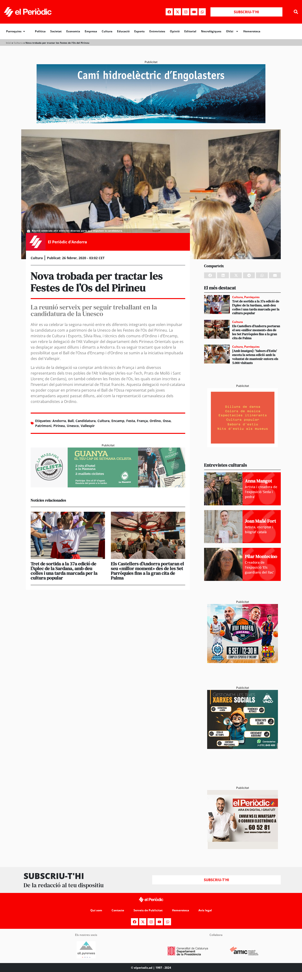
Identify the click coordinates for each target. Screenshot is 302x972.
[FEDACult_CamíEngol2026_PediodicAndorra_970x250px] (151, 121)
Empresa (91, 31)
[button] (296, 12)
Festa (130, 420)
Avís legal (205, 910)
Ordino (155, 420)
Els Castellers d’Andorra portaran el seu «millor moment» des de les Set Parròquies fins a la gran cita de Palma (147, 570)
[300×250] (242, 445)
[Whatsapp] (202, 11)
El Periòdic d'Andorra (67, 242)
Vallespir (88, 425)
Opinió (175, 31)
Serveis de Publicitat (148, 910)
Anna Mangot (258, 481)
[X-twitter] (177, 11)
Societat (56, 31)
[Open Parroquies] (24, 31)
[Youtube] (193, 11)
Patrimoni (43, 425)
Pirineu (59, 425)
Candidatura (86, 420)
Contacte (118, 910)
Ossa (167, 420)
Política (40, 31)
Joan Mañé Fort (260, 521)
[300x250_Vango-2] (242, 747)
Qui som (96, 910)
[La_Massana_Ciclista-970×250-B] (108, 486)
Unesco (73, 425)
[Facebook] (169, 11)
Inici (8, 42)
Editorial (190, 31)
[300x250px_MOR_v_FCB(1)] (242, 661)
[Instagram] (185, 11)
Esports (139, 31)
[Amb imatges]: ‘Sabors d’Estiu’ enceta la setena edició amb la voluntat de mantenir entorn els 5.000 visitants (255, 356)
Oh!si (229, 31)
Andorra (59, 420)
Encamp (117, 420)
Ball (71, 420)
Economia (73, 31)
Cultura (107, 31)
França (142, 420)
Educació (123, 31)
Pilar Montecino (261, 556)
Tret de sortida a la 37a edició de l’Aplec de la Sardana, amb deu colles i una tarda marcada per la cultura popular (64, 570)
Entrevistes (157, 31)
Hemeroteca (251, 31)
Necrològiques (211, 31)
